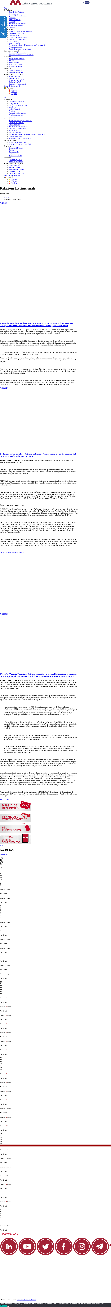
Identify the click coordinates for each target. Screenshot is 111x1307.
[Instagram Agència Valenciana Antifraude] (82, 1255)
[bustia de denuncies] (16, 810)
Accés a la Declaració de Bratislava (12, 552)
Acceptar (4, 1306)
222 (7, 799)
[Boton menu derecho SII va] (16, 843)
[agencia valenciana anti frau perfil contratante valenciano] (16, 821)
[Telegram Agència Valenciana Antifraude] (100, 1255)
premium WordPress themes (26, 1300)
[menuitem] (57, 8)
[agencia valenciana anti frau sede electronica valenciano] (16, 832)
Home (6, 197)
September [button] (3, 854)
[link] (51, 2)
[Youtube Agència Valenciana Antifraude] (27, 1255)
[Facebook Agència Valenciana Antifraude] (64, 1255)
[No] (8, 1306)
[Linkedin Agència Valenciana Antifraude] (9, 1255)
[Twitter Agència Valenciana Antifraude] (45, 1255)
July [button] (1, 845)
